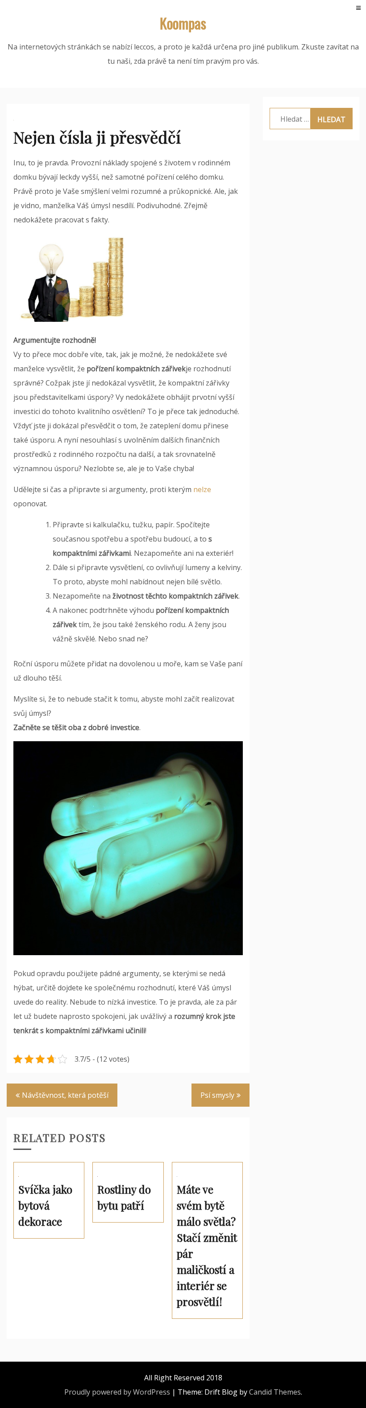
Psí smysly (217, 1095)
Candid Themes (275, 1392)
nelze (201, 489)
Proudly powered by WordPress (117, 1392)
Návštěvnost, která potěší (65, 1095)
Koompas (183, 22)
